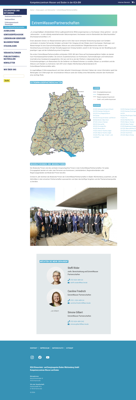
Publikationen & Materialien (12, 57)
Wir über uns (10, 69)
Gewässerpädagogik (13, 34)
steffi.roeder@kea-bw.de (78, 283)
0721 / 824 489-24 (77, 300)
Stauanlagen (10, 46)
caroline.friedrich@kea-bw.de (80, 303)
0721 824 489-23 (76, 280)
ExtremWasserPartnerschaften (14, 27)
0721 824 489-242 (77, 322)
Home (32, 10)
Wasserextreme (11, 42)
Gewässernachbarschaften (13, 16)
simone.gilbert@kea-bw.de (79, 324)
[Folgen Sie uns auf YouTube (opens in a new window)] (48, 358)
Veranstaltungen (12, 53)
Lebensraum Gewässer (14, 38)
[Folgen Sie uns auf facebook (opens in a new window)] (40, 358)
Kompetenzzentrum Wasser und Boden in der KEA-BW (55, 2)
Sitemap (69, 348)
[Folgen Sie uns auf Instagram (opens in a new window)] (32, 358)
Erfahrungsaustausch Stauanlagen (11, 23)
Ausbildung (9, 31)
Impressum (44, 348)
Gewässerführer (10, 19)
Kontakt (33, 348)
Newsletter (9, 63)
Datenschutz (57, 348)
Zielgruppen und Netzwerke (12, 11)
